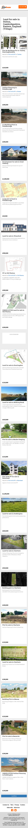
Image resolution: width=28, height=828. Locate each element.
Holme (19, 91)
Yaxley (19, 54)
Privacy (17, 805)
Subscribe (10, 807)
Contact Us (6, 805)
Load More (14, 796)
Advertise (17, 807)
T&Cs (12, 805)
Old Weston (20, 275)
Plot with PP (11, 54)
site (16, 820)
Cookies (22, 805)
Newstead (20, 480)
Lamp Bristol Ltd (15, 815)
